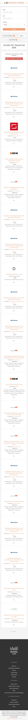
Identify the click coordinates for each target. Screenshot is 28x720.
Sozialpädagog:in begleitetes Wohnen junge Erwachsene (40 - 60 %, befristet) (14, 357)
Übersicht (14, 700)
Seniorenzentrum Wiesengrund (16, 618)
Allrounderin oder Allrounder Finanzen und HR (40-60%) (14, 133)
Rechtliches (14, 674)
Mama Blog (14, 672)
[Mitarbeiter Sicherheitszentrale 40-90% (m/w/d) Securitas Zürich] (14, 68)
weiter (14, 631)
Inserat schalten (14, 702)
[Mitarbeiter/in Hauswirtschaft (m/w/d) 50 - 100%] (14, 609)
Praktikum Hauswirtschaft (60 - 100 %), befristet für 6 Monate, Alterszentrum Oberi (14, 443)
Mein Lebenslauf (14, 688)
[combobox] (14, 12)
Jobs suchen (14, 684)
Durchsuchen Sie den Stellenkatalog (14, 692)
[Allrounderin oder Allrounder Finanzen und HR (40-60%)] (14, 126)
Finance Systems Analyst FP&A (14, 384)
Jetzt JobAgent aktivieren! (15, 58)
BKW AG (17, 162)
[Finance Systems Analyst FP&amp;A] (14, 379)
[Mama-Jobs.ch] (14, 2)
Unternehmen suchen (14, 686)
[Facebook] (11, 657)
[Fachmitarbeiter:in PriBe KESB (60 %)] (14, 496)
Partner (14, 670)
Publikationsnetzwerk (14, 668)
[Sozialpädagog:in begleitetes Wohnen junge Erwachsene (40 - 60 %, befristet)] (14, 350)
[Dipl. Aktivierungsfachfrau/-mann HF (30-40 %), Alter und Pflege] (14, 407)
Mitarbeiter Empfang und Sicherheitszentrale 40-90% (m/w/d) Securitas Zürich (14, 560)
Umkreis (5, 22)
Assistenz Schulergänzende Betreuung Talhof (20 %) (14, 188)
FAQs (14, 690)
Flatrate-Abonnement (14, 704)
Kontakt (14, 677)
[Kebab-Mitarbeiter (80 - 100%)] (14, 268)
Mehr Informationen (13, 718)
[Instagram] (17, 657)
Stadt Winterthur (17, 191)
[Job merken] (14, 87)
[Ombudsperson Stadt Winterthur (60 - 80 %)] (14, 582)
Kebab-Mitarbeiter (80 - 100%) (14, 274)
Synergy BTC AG (16, 136)
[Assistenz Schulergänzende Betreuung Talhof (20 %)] (14, 182)
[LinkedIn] (14, 657)
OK (20, 718)
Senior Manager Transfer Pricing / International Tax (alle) (14, 159)
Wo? (4, 16)
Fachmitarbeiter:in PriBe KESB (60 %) (14, 501)
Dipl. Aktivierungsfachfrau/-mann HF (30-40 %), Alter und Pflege (14, 413)
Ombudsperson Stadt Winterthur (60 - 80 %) (14, 589)
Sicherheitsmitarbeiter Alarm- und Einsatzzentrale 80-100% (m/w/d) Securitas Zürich (14, 103)
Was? (4, 9)
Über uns (14, 666)
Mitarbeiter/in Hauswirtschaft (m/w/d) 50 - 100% (14, 615)
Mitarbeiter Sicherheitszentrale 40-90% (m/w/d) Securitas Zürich (14, 74)
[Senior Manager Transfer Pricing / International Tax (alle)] (14, 153)
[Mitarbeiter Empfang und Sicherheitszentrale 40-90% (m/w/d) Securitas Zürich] (14, 552)
